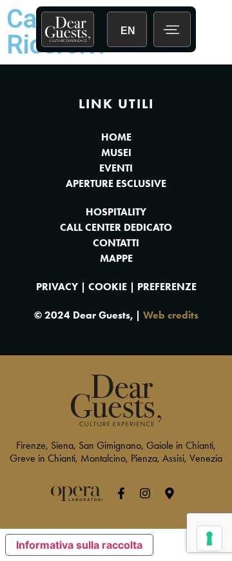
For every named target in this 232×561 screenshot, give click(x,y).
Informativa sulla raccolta (79, 544)
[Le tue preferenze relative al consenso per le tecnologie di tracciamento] (209, 538)
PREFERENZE (167, 286)
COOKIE (107, 286)
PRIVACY (57, 286)
